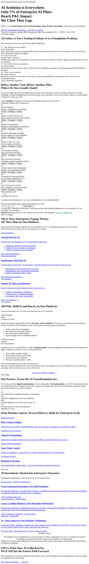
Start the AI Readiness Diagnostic (14, 30)
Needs (4, 111)
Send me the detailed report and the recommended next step (22, 204)
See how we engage (35, 30)
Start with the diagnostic (11, 562)
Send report (28, 206)
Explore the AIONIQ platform (44, 373)
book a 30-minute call (64, 213)
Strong (19, 111)
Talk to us (25, 562)
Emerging (11, 111)
